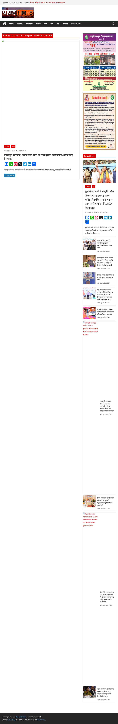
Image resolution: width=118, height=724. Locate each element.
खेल (58, 24)
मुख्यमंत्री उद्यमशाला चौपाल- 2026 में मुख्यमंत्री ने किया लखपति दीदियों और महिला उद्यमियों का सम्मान (107, 406)
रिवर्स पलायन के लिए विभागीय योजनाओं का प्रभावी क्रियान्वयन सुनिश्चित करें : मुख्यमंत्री (105, 501)
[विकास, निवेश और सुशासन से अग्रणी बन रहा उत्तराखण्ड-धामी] (89, 279)
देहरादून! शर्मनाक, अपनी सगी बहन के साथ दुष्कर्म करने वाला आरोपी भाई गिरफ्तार (38, 156)
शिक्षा (45, 24)
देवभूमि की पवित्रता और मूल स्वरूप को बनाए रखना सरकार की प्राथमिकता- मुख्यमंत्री (105, 311)
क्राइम (13, 146)
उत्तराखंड (19, 24)
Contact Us (76, 24)
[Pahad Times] (4, 24)
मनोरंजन (65, 24)
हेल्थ (52, 24)
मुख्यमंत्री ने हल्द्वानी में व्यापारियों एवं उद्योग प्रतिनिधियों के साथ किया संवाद (104, 244)
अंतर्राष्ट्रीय (29, 24)
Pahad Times (22, 151)
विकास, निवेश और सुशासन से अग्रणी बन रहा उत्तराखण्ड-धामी (48, 2)
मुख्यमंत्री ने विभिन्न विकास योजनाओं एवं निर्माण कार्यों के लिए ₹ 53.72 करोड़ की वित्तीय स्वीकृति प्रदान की (105, 261)
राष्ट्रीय (11, 24)
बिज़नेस (38, 24)
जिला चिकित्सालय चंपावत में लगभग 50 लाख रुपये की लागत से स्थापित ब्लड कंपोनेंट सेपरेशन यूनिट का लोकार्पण (107, 597)
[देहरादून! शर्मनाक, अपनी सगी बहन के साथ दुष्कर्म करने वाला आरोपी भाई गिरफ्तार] (40, 91)
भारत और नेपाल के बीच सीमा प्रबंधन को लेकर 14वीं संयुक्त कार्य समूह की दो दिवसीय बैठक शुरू (105, 692)
